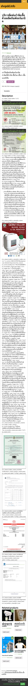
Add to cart (10, 81)
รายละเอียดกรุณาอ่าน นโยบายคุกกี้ (11, 684)
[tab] (7, 91)
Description (7, 91)
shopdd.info (8, 6)
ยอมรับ (22, 684)
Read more (18, 630)
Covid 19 (17, 86)
